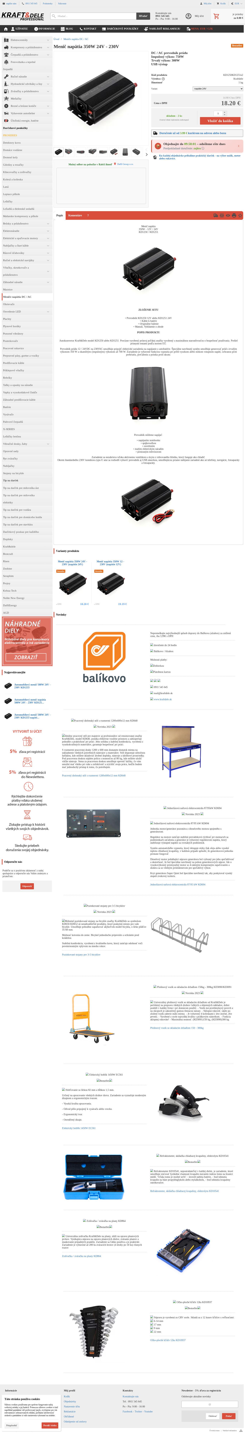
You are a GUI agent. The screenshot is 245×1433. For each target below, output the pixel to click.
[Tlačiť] (234, 215)
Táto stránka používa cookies (22, 1399)
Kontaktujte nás (130, 1396)
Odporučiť (27, 886)
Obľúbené (69, 1416)
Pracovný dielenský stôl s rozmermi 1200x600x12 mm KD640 (94, 775)
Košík (67, 1396)
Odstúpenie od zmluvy (75, 1421)
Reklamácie (70, 1411)
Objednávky (70, 1401)
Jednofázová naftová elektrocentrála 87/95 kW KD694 (177, 884)
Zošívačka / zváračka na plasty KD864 (81, 1256)
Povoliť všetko (49, 1425)
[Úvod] (22, 16)
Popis (59, 215)
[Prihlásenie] (194, 16)
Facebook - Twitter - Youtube (138, 1411)
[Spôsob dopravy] (216, 215)
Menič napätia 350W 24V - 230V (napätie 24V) (72, 563)
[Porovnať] (222, 215)
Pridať (229, 1416)
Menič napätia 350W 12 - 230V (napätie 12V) (110, 563)
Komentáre (75, 215)
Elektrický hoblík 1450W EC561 (79, 1128)
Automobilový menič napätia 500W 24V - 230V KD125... (30, 701)
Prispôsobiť (11, 1425)
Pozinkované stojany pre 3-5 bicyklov (81, 954)
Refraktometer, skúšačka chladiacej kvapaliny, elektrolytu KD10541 (184, 1191)
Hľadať (143, 16)
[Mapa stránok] (240, 1431)
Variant (154, 88)
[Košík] (228, 16)
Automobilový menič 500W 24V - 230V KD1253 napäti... (32, 716)
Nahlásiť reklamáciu (230, 1431)
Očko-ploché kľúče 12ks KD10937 (168, 1340)
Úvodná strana (214, 1431)
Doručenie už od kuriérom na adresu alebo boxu (192, 133)
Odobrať (213, 1416)
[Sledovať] (228, 215)
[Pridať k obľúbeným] (240, 215)
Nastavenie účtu (72, 1406)
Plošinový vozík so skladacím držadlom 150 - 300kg (177, 1028)
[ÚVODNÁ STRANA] (5, 29)
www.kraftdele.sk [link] (163, 699)
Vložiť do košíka (220, 121)
